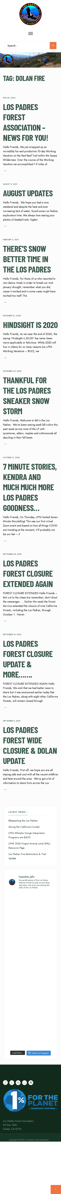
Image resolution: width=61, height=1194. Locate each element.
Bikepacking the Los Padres (23, 820)
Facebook (5, 1082)
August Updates (28, 193)
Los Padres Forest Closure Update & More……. (28, 658)
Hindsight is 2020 (30, 324)
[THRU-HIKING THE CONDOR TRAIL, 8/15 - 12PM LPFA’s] (30, 931)
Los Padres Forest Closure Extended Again (28, 573)
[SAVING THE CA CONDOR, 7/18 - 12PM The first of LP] (30, 1035)
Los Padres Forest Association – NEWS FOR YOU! (25, 122)
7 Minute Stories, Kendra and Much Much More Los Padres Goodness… (30, 487)
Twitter (11, 1082)
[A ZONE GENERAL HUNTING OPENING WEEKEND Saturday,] (30, 957)
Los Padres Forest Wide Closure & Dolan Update (30, 745)
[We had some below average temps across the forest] (30, 905)
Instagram (24, 1082)
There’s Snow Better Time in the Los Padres (27, 258)
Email (30, 1082)
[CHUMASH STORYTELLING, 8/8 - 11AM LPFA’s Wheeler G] (30, 983)
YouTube (18, 1082)
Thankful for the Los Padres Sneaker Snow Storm (27, 395)
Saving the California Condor (24, 827)
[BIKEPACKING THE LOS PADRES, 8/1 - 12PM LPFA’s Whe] (30, 1009)
